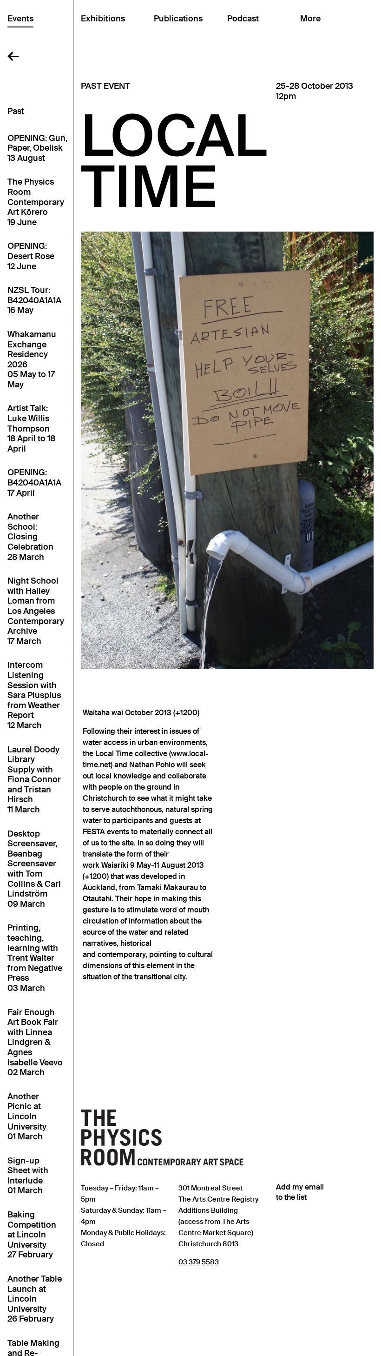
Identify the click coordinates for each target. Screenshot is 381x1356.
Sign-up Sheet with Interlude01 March (27, 1176)
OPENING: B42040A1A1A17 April (34, 483)
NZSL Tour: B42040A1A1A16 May (34, 300)
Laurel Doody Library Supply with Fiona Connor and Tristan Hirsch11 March (34, 780)
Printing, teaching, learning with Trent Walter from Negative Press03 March (34, 958)
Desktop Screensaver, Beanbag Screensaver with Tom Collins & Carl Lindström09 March (34, 869)
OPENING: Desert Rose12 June (30, 256)
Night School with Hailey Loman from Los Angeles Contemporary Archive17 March (35, 611)
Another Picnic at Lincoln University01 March (26, 1117)
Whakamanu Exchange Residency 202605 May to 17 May (31, 360)
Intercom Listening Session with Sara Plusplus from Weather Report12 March (34, 695)
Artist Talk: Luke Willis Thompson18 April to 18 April (31, 428)
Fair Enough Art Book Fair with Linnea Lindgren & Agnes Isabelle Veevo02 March (35, 1043)
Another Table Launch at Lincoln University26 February (34, 1299)
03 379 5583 (198, 1262)
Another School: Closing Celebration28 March (30, 537)
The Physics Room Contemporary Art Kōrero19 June (35, 202)
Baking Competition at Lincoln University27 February (31, 1235)
